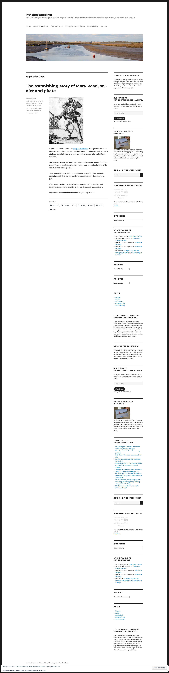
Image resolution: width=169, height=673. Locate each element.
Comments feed (120, 303)
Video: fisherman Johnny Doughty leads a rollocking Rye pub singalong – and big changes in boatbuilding (128, 482)
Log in (117, 299)
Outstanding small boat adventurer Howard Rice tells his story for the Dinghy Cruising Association (128, 476)
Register (118, 297)
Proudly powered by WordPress (59, 663)
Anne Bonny (30, 108)
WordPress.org (120, 305)
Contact (104, 26)
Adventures (29, 101)
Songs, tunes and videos (75, 26)
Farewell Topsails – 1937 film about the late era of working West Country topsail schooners (128, 465)
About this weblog (40, 26)
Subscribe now (119, 118)
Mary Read (34, 110)
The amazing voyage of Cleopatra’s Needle (128, 469)
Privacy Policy (92, 26)
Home (28, 26)
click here (117, 206)
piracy (40, 110)
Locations (29, 105)
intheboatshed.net (39, 14)
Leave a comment (31, 113)
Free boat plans (57, 26)
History (39, 103)
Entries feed (119, 301)
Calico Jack (37, 108)
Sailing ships (37, 105)
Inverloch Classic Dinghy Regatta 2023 (127, 471)
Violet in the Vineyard (135, 236)
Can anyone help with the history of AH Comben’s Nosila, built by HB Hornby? (128, 253)
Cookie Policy (42, 670)
